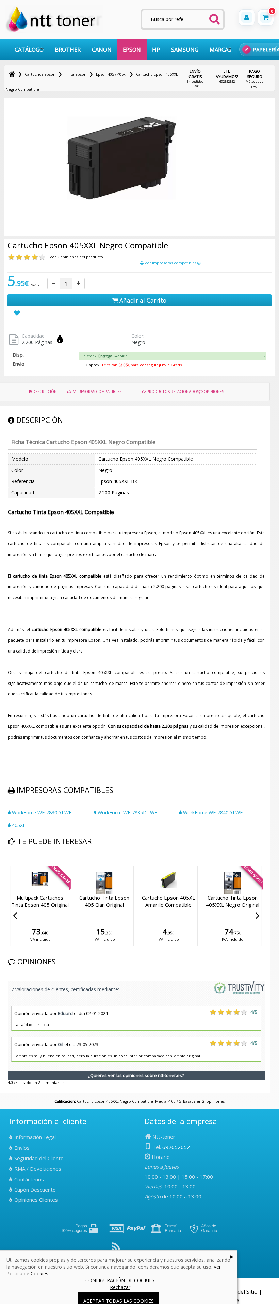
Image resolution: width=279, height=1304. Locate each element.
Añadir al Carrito (142, 300)
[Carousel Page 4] (22, 864)
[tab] (172, 356)
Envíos (22, 1147)
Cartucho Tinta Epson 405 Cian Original (104, 901)
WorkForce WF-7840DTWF (212, 812)
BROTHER (68, 49)
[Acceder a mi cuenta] (247, 17)
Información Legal (35, 1137)
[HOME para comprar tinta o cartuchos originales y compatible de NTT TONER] (54, 31)
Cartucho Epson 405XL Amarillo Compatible (168, 901)
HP (156, 49)
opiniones (216, 1101)
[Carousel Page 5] (26, 864)
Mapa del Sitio (239, 1291)
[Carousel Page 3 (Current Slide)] (18, 864)
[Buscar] (214, 17)
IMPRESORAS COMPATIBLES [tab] (96, 391)
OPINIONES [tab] (213, 391)
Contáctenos (29, 1179)
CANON (102, 49)
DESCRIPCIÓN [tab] (44, 391)
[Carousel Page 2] (14, 864)
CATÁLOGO (29, 49)
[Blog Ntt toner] (116, 1249)
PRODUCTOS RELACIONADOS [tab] (172, 391)
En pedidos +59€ (195, 78)
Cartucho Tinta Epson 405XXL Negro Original (232, 901)
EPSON (132, 49)
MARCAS (220, 49)
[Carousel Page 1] (10, 864)
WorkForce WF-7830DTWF (41, 812)
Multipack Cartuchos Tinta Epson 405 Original (40, 901)
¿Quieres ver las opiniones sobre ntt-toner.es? (136, 1075)
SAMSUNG (184, 49)
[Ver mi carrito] (266, 17)
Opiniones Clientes (36, 1199)
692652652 (227, 75)
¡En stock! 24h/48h (104, 355)
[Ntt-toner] (12, 74)
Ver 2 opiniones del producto (76, 256)
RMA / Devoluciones (37, 1168)
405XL (18, 825)
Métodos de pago (254, 78)
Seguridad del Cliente (39, 1158)
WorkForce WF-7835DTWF (126, 812)
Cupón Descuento (35, 1189)
